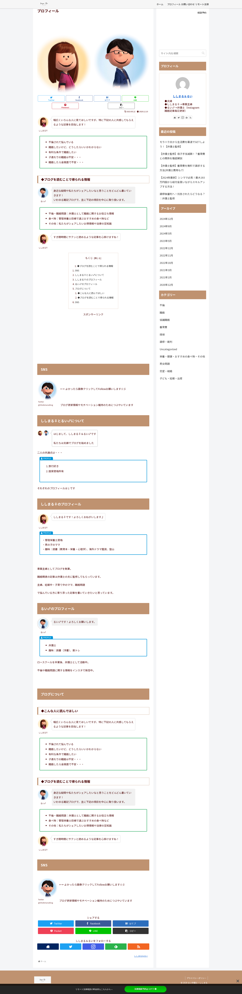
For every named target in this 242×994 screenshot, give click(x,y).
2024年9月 (166, 226)
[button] (203, 53)
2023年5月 (166, 241)
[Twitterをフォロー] (71, 946)
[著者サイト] (48, 946)
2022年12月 (166, 248)
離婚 (162, 312)
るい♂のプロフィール (86, 284)
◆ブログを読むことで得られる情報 (95, 266)
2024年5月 (166, 233)
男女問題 (165, 363)
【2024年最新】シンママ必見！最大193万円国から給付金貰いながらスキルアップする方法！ (182, 182)
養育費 (163, 327)
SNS (77, 270)
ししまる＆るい (182, 96)
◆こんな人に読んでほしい (91, 293)
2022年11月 (166, 255)
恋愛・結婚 (166, 371)
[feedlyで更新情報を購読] (116, 946)
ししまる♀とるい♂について (89, 275)
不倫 (162, 305)
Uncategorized (168, 349)
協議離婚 (165, 320)
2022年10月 (166, 263)
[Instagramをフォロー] (93, 946)
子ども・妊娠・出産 (171, 378)
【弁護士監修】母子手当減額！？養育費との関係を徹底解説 (182, 156)
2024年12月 (166, 219)
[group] (93, 152)
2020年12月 (166, 284)
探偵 (162, 334)
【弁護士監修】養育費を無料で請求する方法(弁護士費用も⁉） (182, 168)
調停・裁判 (166, 341)
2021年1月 (166, 277)
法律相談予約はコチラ (144, 989)
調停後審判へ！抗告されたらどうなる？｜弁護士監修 (182, 196)
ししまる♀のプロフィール (88, 279)
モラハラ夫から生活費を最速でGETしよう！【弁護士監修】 (182, 144)
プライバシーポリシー (196, 978)
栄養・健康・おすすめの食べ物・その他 (182, 356)
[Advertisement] (93, 21)
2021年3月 (166, 270)
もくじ (89, 258)
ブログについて (83, 288)
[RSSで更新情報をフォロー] (138, 946)
